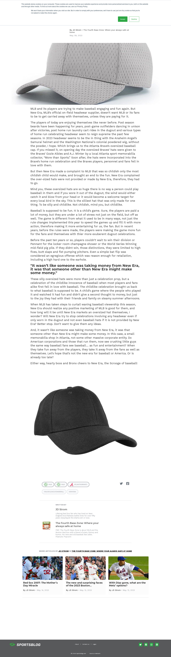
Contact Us (85, 644)
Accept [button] (122, 19)
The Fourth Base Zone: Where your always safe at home (77, 525)
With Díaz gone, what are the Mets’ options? (127, 584)
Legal (94, 644)
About (77, 644)
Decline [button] (134, 19)
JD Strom (77, 30)
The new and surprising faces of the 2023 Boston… (84, 584)
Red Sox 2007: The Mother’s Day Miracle (40, 584)
